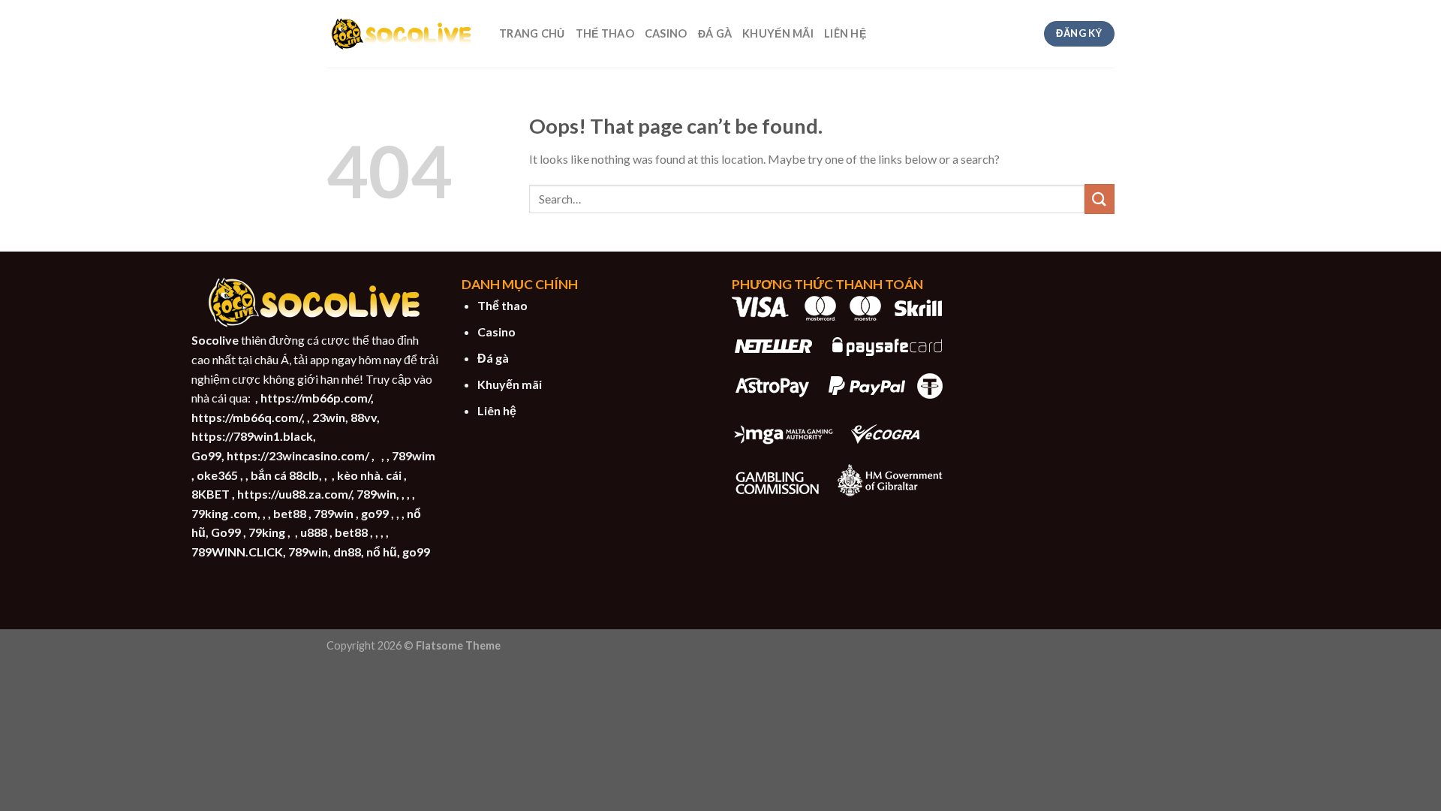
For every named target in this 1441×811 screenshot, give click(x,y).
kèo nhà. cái (369, 475)
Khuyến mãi (509, 384)
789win (376, 494)
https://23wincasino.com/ (298, 455)
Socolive (215, 340)
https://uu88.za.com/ (294, 494)
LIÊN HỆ (845, 33)
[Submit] (1100, 198)
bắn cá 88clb (285, 475)
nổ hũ (381, 551)
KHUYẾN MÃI (778, 33)
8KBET (210, 494)
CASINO (666, 33)
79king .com (224, 513)
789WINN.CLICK (237, 551)
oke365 (217, 475)
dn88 (347, 551)
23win (328, 417)
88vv (363, 417)
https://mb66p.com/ (315, 397)
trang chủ (532, 33)
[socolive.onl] (401, 34)
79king (266, 532)
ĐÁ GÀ (715, 33)
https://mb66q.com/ (246, 417)
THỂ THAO (605, 33)
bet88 (289, 513)
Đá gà (493, 358)
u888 (313, 532)
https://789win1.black (252, 436)
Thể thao (502, 305)
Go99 (206, 455)
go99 (375, 513)
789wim (413, 455)
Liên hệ (496, 410)
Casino (496, 331)
